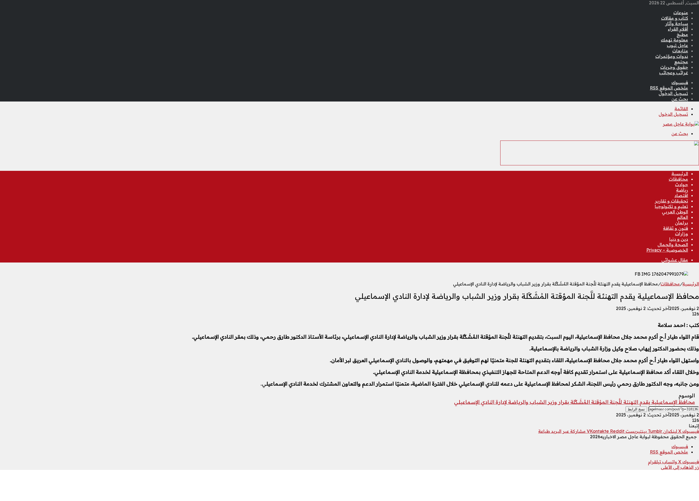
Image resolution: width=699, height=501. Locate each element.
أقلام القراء (678, 29)
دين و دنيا (678, 239)
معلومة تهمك (674, 40)
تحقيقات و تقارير (671, 201)
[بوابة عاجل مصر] (681, 124)
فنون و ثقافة (675, 228)
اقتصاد (681, 195)
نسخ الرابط (636, 409)
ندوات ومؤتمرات (671, 56)
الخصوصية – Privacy (667, 250)
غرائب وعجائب (673, 72)
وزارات (681, 233)
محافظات (678, 179)
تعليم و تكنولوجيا (671, 206)
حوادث (681, 184)
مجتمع (681, 61)
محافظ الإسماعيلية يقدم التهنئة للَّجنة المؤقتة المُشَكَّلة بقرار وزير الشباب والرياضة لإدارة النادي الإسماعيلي (574, 402)
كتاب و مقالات (674, 18)
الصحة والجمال (672, 244)
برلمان (681, 222)
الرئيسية (679, 173)
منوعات (680, 12)
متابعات (680, 50)
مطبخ (682, 34)
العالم (682, 217)
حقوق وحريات (674, 67)
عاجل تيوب (677, 45)
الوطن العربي (675, 211)
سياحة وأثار (676, 23)
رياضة (682, 190)
